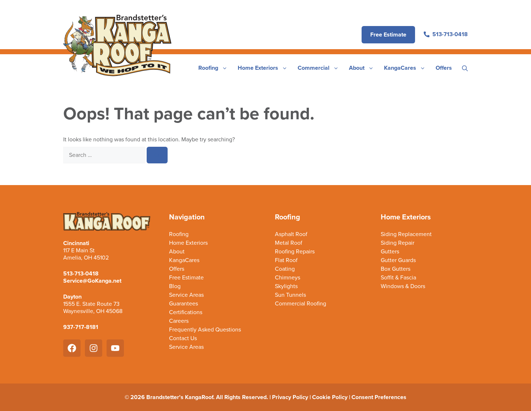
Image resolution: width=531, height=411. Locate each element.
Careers (179, 321)
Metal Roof (288, 243)
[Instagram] (93, 348)
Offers (444, 68)
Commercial (313, 68)
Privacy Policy (290, 397)
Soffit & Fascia (398, 277)
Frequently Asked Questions (205, 329)
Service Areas (186, 295)
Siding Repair (397, 243)
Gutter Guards (398, 260)
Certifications (185, 312)
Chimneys (287, 277)
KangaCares (400, 68)
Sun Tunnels (290, 295)
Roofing (208, 68)
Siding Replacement (406, 234)
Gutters (390, 251)
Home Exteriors (258, 68)
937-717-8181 (80, 327)
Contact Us (183, 338)
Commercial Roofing (300, 303)
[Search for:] (105, 155)
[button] (465, 68)
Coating (285, 269)
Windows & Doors (403, 286)
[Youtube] (115, 348)
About (356, 68)
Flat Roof (286, 260)
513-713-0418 (81, 273)
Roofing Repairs (295, 251)
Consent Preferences (378, 397)
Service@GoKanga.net (92, 281)
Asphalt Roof (291, 234)
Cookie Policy (329, 397)
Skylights (286, 286)
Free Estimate (186, 277)
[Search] (157, 155)
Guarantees (183, 303)
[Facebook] (72, 348)
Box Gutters (395, 269)
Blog (175, 286)
